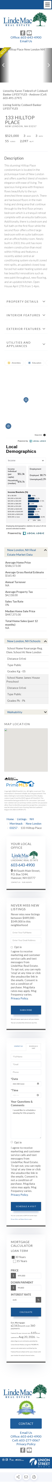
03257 (13, 827)
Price (14, 1270)
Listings (22, 819)
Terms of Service (25, 1219)
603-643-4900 (31, 37)
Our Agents (27, 882)
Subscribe (26, 1010)
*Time (14, 1090)
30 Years (20, 1257)
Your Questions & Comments (22, 1103)
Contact (26, 1423)
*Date (14, 1078)
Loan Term (19, 1250)
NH (32, 819)
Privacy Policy (19, 998)
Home (10, 819)
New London (33, 823)
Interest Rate (21, 1294)
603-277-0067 (29, 1440)
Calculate (26, 1312)
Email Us (26, 41)
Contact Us (15, 882)
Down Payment (22, 1282)
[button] (4, 65)
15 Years (22, 1261)
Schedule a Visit (33, 1047)
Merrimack (16, 823)
